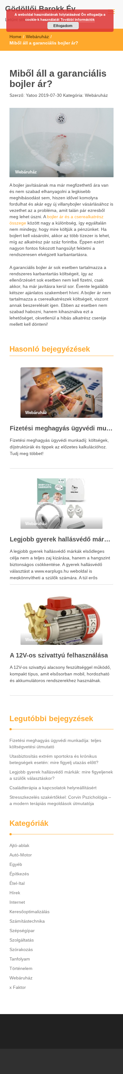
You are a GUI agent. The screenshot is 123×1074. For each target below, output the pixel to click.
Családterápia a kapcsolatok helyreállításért (53, 787)
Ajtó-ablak (19, 845)
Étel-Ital (17, 883)
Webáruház (37, 36)
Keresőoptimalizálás (29, 911)
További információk (78, 19)
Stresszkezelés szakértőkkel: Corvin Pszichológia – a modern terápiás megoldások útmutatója (60, 800)
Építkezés (19, 873)
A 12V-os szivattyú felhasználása (59, 655)
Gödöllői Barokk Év (40, 8)
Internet (17, 902)
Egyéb (15, 864)
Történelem (20, 968)
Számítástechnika (27, 921)
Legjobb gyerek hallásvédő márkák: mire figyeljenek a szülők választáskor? (61, 539)
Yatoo (31, 95)
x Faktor (17, 987)
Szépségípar (22, 930)
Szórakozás (21, 949)
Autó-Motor (20, 854)
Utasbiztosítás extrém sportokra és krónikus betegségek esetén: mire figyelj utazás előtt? (53, 759)
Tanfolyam (19, 958)
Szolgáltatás (21, 940)
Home (15, 36)
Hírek (14, 892)
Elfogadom (63, 25)
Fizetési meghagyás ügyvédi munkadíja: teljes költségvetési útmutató (61, 428)
